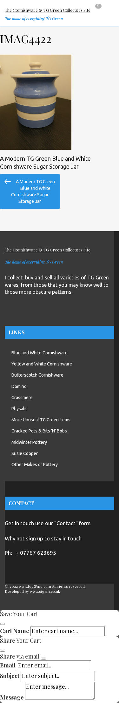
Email (8, 665)
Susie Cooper (24, 453)
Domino (19, 386)
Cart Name (14, 631)
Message (12, 697)
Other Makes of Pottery (34, 464)
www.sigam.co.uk (45, 591)
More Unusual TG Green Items (40, 419)
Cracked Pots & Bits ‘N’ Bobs (39, 430)
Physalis (19, 408)
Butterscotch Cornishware (37, 375)
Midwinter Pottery (29, 442)
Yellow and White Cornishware (41, 363)
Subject (9, 676)
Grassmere (22, 397)
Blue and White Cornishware (39, 352)
